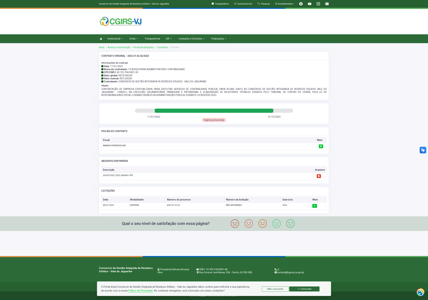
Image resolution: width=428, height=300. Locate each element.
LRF (168, 38)
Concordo (305, 288)
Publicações (217, 38)
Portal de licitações (143, 47)
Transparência (152, 38)
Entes (133, 38)
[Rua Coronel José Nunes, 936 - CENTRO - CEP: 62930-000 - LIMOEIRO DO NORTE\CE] (214, 243)
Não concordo (275, 288)
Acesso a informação (119, 47)
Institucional (114, 38)
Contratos (162, 47)
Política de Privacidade (140, 290)
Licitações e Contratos (190, 38)
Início (101, 47)
